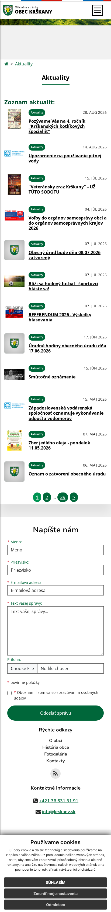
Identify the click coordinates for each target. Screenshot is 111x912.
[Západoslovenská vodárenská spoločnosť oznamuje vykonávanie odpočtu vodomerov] (14, 407)
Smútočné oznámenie (52, 377)
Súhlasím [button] (55, 882)
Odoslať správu (55, 713)
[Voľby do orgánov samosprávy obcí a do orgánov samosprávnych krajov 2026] (14, 217)
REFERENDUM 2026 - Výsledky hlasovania (60, 317)
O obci (55, 741)
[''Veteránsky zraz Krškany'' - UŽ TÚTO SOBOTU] (14, 184)
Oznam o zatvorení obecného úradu (67, 474)
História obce (55, 747)
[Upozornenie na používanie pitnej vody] (14, 153)
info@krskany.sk (58, 812)
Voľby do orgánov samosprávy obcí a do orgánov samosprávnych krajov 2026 (68, 223)
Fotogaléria (55, 754)
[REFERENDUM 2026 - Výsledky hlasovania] (14, 312)
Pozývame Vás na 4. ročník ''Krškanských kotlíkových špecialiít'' (57, 126)
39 (62, 497)
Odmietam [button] (55, 904)
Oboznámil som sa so (56, 695)
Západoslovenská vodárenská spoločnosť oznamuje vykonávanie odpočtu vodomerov (66, 413)
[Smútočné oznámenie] (14, 374)
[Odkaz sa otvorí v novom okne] (55, 773)
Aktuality (24, 64)
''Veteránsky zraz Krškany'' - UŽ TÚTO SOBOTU (62, 189)
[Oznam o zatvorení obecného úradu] (14, 471)
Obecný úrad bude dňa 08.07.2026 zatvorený (64, 255)
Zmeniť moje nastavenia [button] (55, 893)
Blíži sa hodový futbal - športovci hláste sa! (63, 286)
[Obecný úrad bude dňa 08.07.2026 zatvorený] (14, 250)
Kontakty (55, 761)
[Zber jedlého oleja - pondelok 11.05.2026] (14, 440)
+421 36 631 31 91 (58, 801)
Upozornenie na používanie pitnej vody (65, 158)
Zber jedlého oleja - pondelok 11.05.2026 (59, 445)
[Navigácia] (97, 10)
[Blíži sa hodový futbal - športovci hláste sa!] (14, 281)
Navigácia (16, 10)
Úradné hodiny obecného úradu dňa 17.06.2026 (67, 348)
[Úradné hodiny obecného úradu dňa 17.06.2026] (14, 343)
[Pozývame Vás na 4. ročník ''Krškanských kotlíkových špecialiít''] (14, 120)
